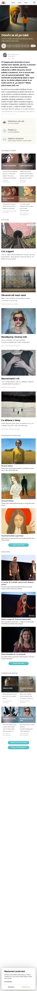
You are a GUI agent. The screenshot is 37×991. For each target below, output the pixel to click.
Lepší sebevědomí (26, 166)
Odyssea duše (8, 688)
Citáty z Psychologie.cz (18, 747)
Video (26, 2)
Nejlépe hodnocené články (18, 742)
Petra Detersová (13, 54)
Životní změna (7, 466)
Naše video (5, 552)
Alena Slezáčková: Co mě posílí (13, 654)
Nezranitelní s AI (10, 378)
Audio (19, 2)
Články (13, 2)
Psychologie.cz (3, 2)
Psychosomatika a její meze (12, 536)
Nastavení (11, 987)
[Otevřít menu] (34, 2)
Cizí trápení (7, 251)
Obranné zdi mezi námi (13, 295)
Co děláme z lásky (10, 420)
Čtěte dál (5, 220)
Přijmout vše (26, 987)
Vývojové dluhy (7, 501)
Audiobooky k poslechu (11, 436)
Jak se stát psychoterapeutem (27, 199)
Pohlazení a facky (9, 719)
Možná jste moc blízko (8, 199)
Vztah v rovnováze (9, 166)
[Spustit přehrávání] (3, 45)
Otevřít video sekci (18, 663)
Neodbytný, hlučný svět (14, 336)
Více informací (8, 981)
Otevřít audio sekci (18, 545)
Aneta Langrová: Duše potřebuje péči (16, 619)
